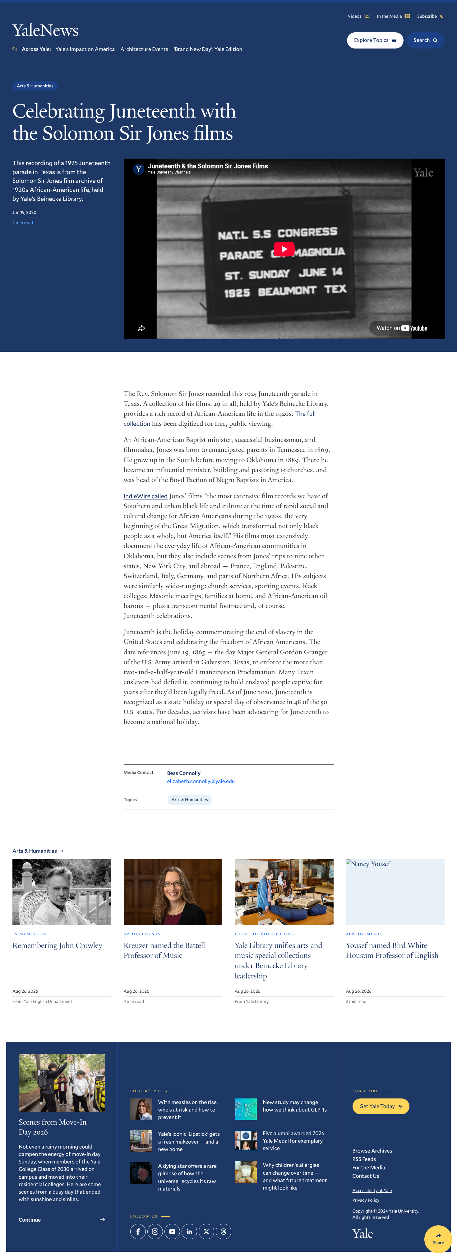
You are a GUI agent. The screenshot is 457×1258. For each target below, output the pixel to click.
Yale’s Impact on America (85, 49)
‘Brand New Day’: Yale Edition (208, 49)
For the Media (369, 1167)
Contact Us (366, 1175)
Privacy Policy (366, 1200)
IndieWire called (146, 496)
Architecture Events (144, 49)
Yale (363, 1235)
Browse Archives (372, 1150)
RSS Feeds (364, 1159)
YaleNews (45, 31)
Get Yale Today (377, 1106)
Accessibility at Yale (372, 1190)
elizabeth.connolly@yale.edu (201, 781)
